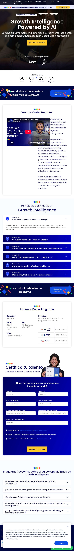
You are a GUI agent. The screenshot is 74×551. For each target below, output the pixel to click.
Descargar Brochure (58, 290)
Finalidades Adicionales (43, 439)
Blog (52, 1)
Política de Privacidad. (40, 430)
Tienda (58, 1)
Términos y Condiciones (26, 430)
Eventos (45, 1)
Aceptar (61, 543)
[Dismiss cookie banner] (67, 526)
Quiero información (38, 43)
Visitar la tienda (63, 7)
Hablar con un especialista (59, 93)
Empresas (38, 1)
